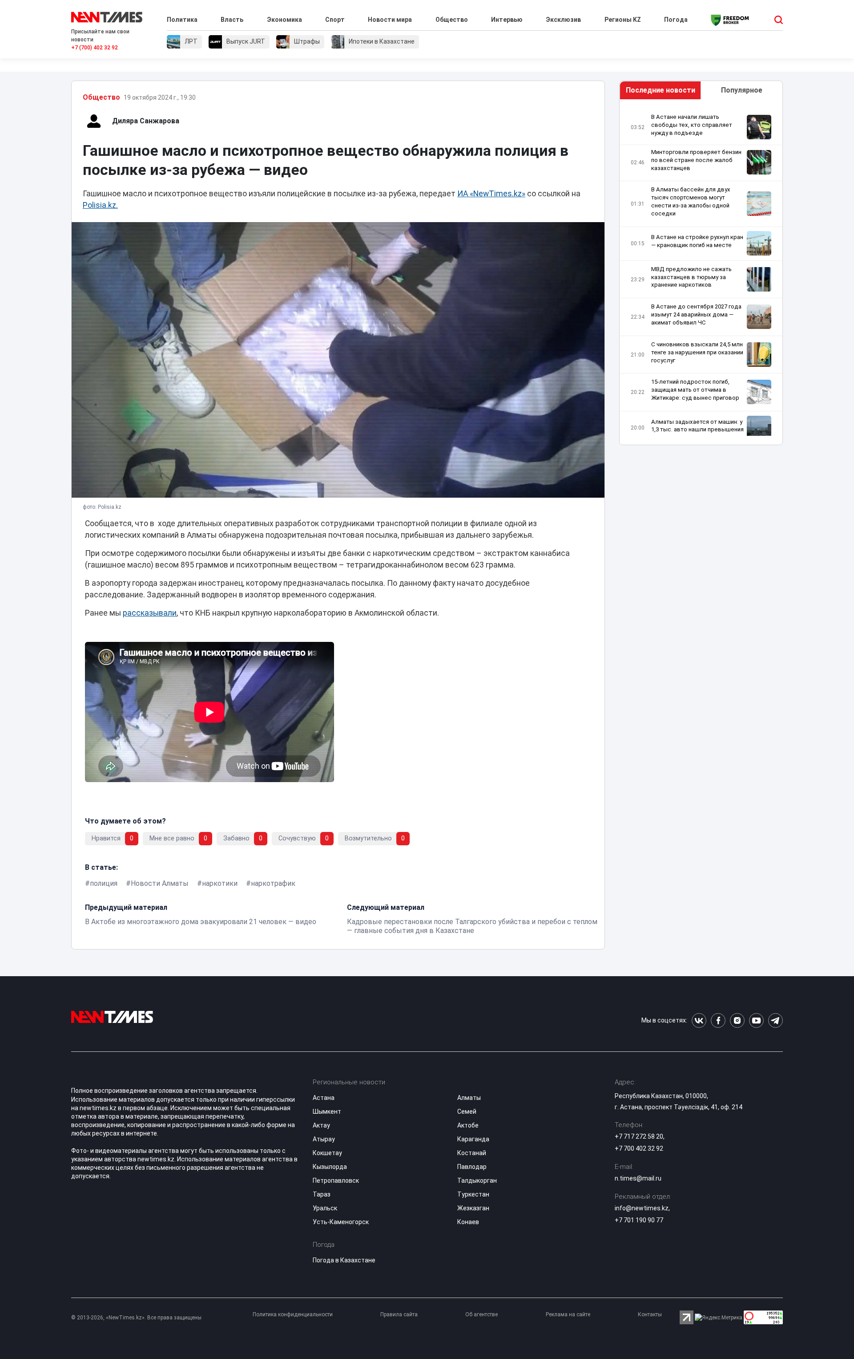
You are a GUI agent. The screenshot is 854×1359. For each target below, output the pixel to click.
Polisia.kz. (100, 205)
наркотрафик (273, 883)
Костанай (471, 1152)
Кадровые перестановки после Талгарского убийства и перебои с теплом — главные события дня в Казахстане (472, 926)
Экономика (284, 19)
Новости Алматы (160, 883)
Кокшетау (327, 1152)
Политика (182, 19)
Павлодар (472, 1166)
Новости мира (390, 19)
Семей (466, 1111)
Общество (451, 19)
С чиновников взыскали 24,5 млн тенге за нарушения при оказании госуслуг (697, 352)
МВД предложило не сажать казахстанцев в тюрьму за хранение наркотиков (691, 276)
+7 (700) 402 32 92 (94, 48)
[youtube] (756, 1020)
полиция (103, 883)
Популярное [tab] (741, 90)
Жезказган (473, 1208)
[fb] (718, 1020)
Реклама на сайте (568, 1314)
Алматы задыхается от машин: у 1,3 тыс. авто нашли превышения (697, 425)
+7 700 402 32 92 (639, 1148)
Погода (676, 19)
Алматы (469, 1097)
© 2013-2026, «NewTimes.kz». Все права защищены (136, 1317)
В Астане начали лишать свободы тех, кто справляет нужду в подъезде (691, 125)
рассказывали (150, 613)
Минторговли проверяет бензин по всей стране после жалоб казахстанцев (696, 160)
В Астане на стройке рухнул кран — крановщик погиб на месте (697, 241)
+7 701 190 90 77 (639, 1220)
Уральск (325, 1208)
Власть (232, 19)
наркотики (220, 883)
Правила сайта (399, 1314)
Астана (323, 1097)
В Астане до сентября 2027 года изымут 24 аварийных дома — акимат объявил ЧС (696, 314)
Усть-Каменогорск (341, 1221)
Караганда (473, 1139)
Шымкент (327, 1111)
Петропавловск (336, 1180)
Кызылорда (330, 1166)
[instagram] (737, 1020)
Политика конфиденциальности (293, 1314)
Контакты (650, 1314)
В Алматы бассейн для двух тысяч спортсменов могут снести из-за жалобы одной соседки (690, 201)
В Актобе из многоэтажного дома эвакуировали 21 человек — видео (200, 921)
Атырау (324, 1139)
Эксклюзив (563, 19)
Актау (321, 1125)
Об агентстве (481, 1314)
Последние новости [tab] (660, 90)
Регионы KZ (622, 19)
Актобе (468, 1125)
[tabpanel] (701, 274)
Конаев (468, 1221)
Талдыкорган (477, 1180)
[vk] (699, 1020)
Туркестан (473, 1194)
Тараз (321, 1194)
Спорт (335, 19)
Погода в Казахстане (344, 1260)
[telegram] (775, 1020)
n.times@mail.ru (638, 1178)
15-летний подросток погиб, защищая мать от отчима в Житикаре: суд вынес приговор (695, 389)
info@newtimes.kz (642, 1208)
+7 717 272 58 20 (639, 1136)
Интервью (507, 19)
